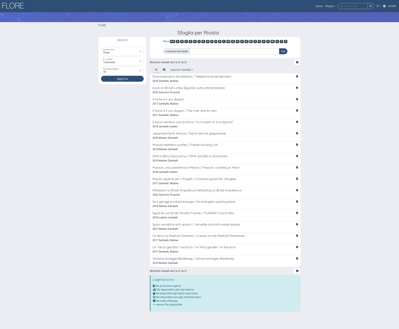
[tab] (156, 69)
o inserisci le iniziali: (176, 51)
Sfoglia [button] (329, 6)
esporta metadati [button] (181, 69)
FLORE (102, 25)
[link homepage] (14, 6)
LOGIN (392, 6)
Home (319, 6)
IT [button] (378, 6)
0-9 (172, 41)
